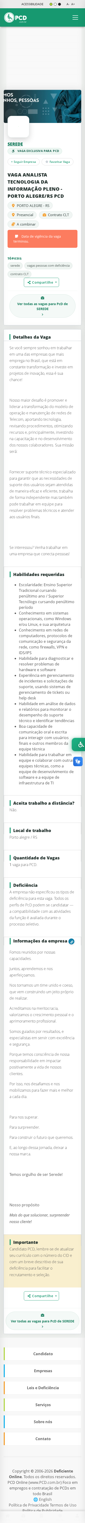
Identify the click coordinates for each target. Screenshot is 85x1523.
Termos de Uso (63, 1505)
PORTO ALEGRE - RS (33, 205)
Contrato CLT (58, 214)
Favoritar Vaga (59, 162)
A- (68, 4)
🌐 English (42, 1499)
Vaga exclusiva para (38, 151)
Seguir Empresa (23, 162)
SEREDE (15, 144)
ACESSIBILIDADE (32, 4)
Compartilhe (43, 282)
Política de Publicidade (42, 1510)
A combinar (26, 224)
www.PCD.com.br (45, 1482)
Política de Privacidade (29, 1505)
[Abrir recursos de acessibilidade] (78, 744)
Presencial (25, 214)
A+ (73, 4)
